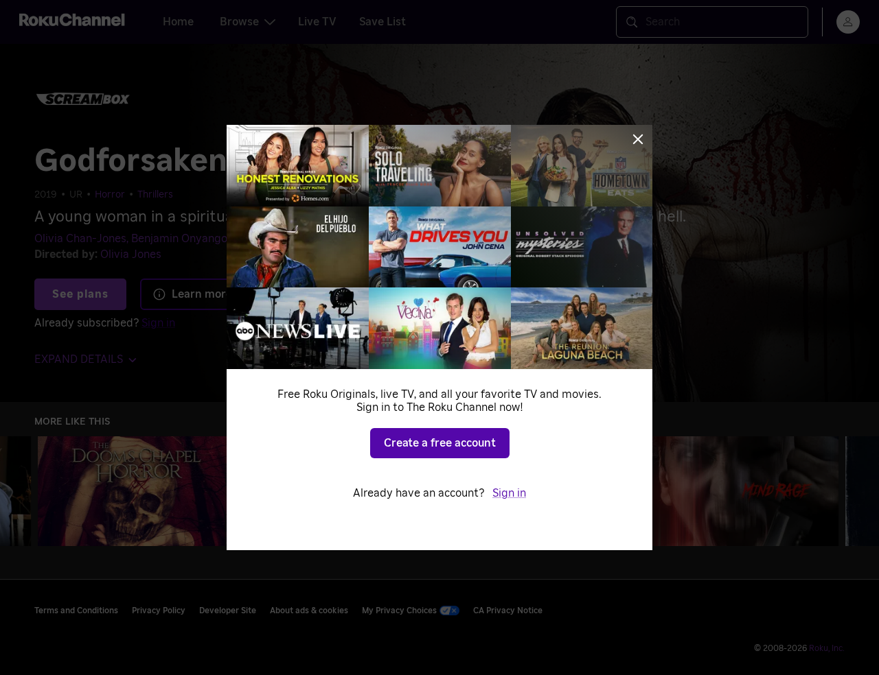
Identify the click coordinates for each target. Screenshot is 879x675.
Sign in (509, 493)
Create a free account (440, 443)
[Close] (638, 139)
